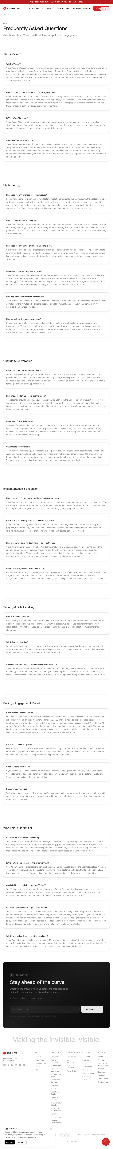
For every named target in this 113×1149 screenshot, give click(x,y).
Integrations (39, 1060)
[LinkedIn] (16, 1065)
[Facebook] (12, 1065)
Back (9, 14)
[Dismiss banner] (110, 2)
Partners (101, 1072)
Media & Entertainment (56, 1121)
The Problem (71, 1057)
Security (101, 1075)
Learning (85, 1060)
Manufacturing (56, 1065)
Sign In (87, 8)
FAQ (68, 8)
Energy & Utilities (54, 1098)
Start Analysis (40, 1063)
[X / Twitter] (8, 1065)
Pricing (59, 8)
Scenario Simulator (70, 1066)
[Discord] (24, 1065)
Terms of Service (98, 1135)
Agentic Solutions (70, 1061)
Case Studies (87, 1070)
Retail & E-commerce (55, 1070)
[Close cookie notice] (51, 1129)
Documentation (88, 1073)
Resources (78, 8)
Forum (84, 1080)
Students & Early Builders (103, 1064)
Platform (34, 8)
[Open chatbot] (106, 1142)
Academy (86, 1057)
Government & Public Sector (56, 1109)
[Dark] (109, 9)
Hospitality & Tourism (56, 1093)
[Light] (102, 9)
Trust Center (103, 1079)
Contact (101, 1060)
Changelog (86, 1076)
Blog (84, 1063)
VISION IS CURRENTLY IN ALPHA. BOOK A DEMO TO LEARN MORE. (56, 2)
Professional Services (55, 1081)
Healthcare (55, 1057)
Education (55, 1085)
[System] (105, 9)
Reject (21, 1142)
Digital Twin (71, 1071)
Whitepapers (87, 1067)
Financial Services (54, 1061)
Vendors (101, 1069)
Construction (56, 1117)
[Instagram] (4, 1065)
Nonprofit (54, 1114)
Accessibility (72, 1141)
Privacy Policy (83, 1135)
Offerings (47, 8)
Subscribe (91, 1009)
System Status (103, 1082)
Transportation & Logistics (56, 1104)
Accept (10, 1142)
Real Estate (55, 1089)
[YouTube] (20, 1065)
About (100, 1057)
